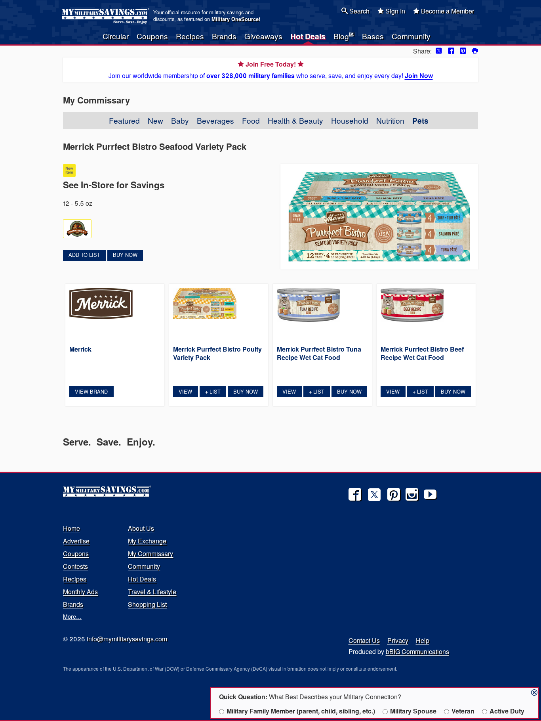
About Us (141, 528)
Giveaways (263, 36)
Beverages (215, 120)
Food (251, 120)
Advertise (76, 540)
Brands (224, 36)
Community (411, 36)
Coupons (152, 36)
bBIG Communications (417, 651)
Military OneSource (235, 19)
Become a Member (446, 10)
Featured (124, 120)
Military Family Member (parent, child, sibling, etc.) (301, 710)
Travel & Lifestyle (152, 591)
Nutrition (390, 120)
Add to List (84, 254)
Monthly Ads (80, 591)
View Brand (91, 391)
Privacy (397, 640)
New (155, 120)
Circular (116, 36)
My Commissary (150, 553)
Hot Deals (308, 36)
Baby (180, 120)
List (213, 391)
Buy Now (125, 254)
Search (359, 10)
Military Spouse (413, 710)
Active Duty (507, 710)
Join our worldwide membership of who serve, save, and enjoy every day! (271, 69)
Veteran (462, 710)
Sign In (394, 10)
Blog (341, 36)
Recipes (190, 36)
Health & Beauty (295, 120)
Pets (420, 120)
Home (71, 528)
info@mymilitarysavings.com (127, 638)
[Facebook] (355, 494)
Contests (75, 566)
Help (422, 640)
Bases (373, 36)
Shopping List (147, 604)
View (185, 391)
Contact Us (364, 640)
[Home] (106, 16)
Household (349, 120)
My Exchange (147, 540)
